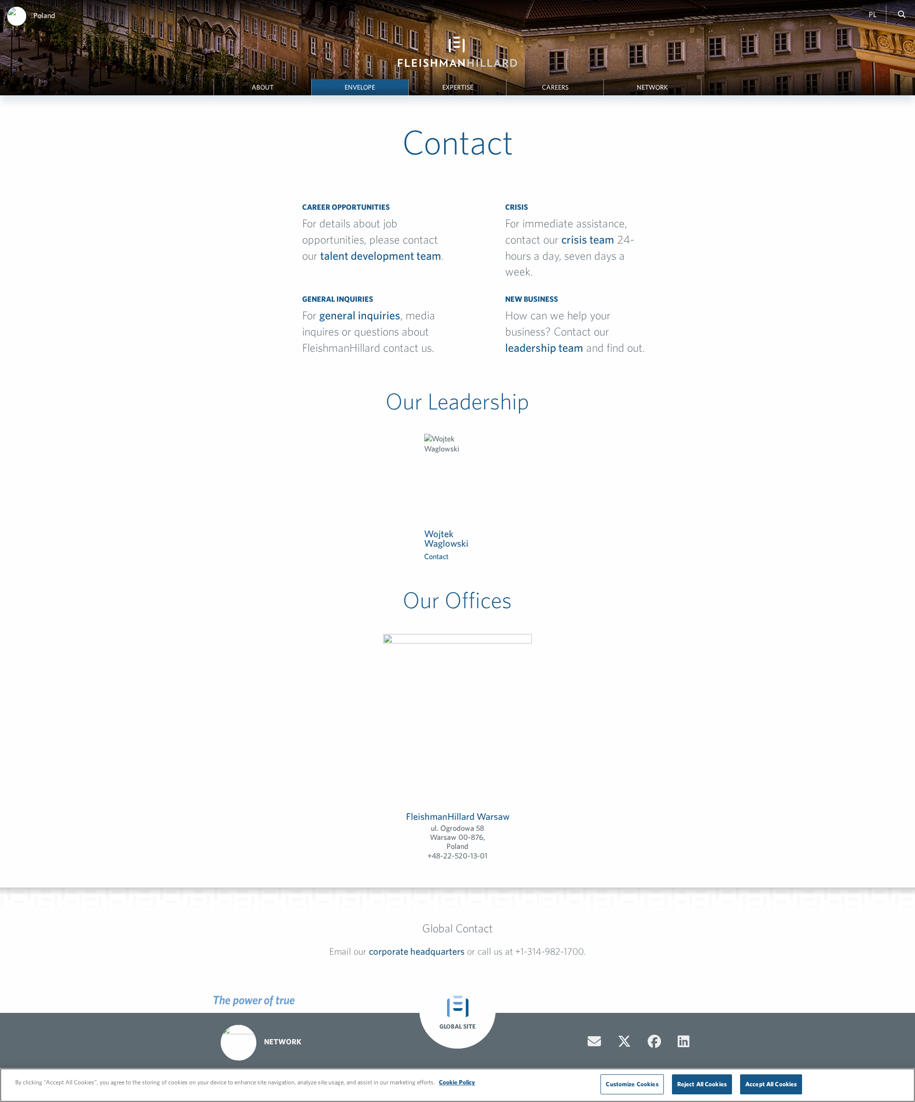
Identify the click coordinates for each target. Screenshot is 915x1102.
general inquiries (359, 315)
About (263, 87)
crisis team (587, 239)
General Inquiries (337, 299)
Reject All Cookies (702, 1084)
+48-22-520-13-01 (457, 855)
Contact (436, 556)
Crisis (516, 207)
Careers (555, 87)
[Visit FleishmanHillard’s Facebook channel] (654, 1041)
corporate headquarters (417, 951)
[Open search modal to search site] (901, 14)
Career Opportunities (346, 207)
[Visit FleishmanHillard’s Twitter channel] (624, 1041)
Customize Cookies (632, 1084)
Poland (44, 15)
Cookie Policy (457, 1082)
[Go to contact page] (594, 1041)
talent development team (380, 255)
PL (872, 14)
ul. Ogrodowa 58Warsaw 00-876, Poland (457, 837)
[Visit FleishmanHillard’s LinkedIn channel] (683, 1041)
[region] (457, 1085)
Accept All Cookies (771, 1084)
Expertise (457, 87)
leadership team (544, 347)
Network (652, 87)
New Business (531, 299)
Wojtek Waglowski (446, 538)
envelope (360, 87)
